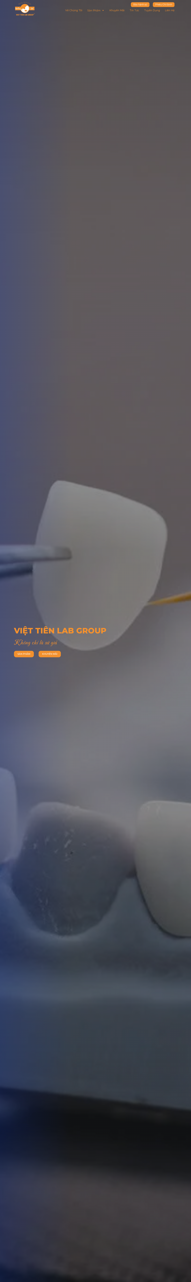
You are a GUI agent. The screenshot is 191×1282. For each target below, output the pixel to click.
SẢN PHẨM (23, 654)
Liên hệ (170, 10)
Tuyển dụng (152, 10)
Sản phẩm (94, 10)
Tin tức (134, 10)
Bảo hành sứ (140, 4)
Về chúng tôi (73, 10)
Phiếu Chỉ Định (163, 4)
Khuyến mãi (117, 10)
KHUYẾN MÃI (49, 654)
